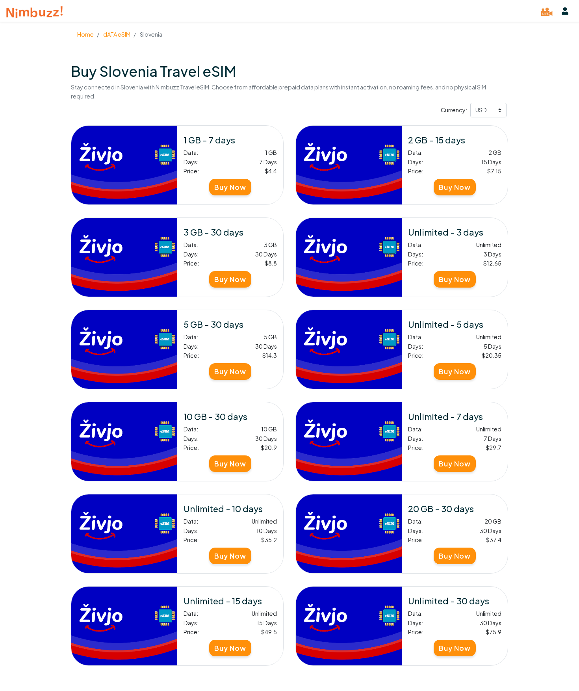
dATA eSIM (116, 34)
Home (85, 34)
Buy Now (230, 187)
